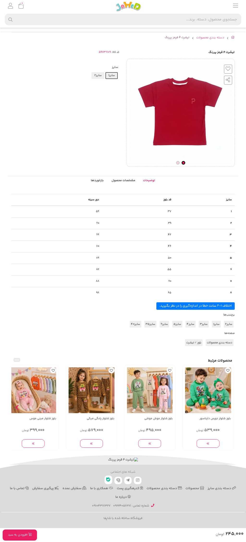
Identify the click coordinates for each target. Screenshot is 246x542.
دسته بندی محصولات (210, 38)
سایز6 (164, 324)
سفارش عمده (72, 488)
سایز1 (216, 324)
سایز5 (177, 324)
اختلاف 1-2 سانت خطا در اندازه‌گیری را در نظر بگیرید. (196, 306)
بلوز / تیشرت (193, 342)
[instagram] (137, 480)
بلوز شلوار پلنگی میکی (100, 418)
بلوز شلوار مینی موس (43, 418)
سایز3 (204, 324)
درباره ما (121, 497)
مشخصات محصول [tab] (123, 180)
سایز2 (228, 324)
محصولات (192, 488)
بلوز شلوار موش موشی (158, 418)
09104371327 (101, 505)
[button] (229, 407)
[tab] (97, 180)
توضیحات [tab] (149, 180)
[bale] (108, 479)
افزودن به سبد (18, 534)
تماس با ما (17, 488)
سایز (115, 67)
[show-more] (208, 443)
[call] (118, 480)
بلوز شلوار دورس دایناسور (215, 418)
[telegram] (128, 480)
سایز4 (190, 324)
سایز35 (150, 324)
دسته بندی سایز (220, 488)
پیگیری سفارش (43, 488)
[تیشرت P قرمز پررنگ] (123, 460)
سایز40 (135, 324)
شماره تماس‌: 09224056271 (131, 505)
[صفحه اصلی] (233, 38)
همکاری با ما (99, 488)
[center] (10, 19)
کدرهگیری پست (128, 488)
